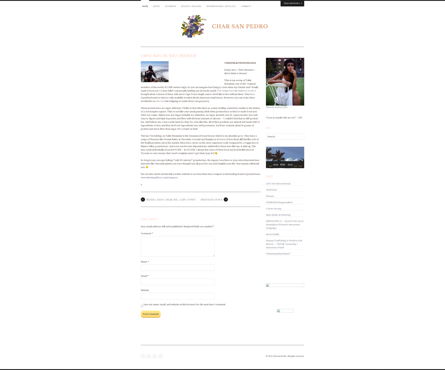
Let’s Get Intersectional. (278, 183)
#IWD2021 (271, 190)
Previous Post (211, 199)
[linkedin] (161, 356)
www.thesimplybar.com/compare (159, 177)
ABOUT (156, 6)
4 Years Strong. (274, 208)
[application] (285, 157)
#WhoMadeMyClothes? (278, 253)
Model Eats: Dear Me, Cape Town (170, 199)
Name (145, 261)
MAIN (145, 6)
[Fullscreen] (300, 164)
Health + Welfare (191, 6)
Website (145, 290)
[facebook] (144, 356)
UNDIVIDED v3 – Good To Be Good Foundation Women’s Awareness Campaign (284, 224)
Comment (147, 233)
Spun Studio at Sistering (278, 215)
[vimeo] (156, 356)
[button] (285, 157)
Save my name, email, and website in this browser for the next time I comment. (185, 304)
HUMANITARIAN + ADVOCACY (221, 6)
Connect (246, 6)
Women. (270, 196)
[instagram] (150, 356)
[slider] (282, 164)
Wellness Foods (246, 90)
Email (145, 276)
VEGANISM (170, 6)
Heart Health (272, 234)
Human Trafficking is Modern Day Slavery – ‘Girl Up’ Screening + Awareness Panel (284, 244)
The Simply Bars (225, 90)
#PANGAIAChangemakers (279, 202)
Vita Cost (160, 101)
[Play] (270, 164)
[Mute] (295, 164)
